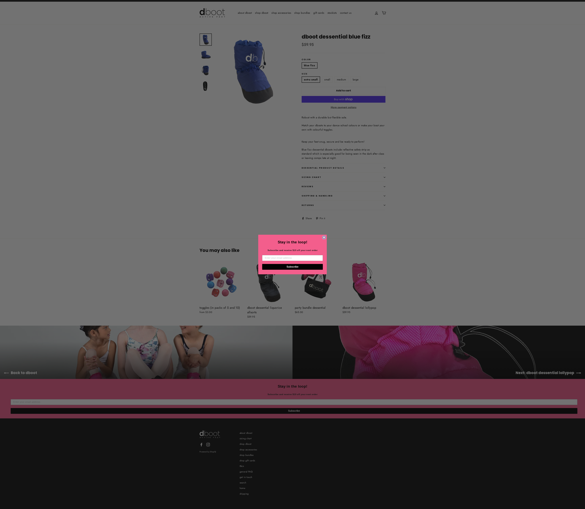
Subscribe (292, 266)
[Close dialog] (324, 237)
